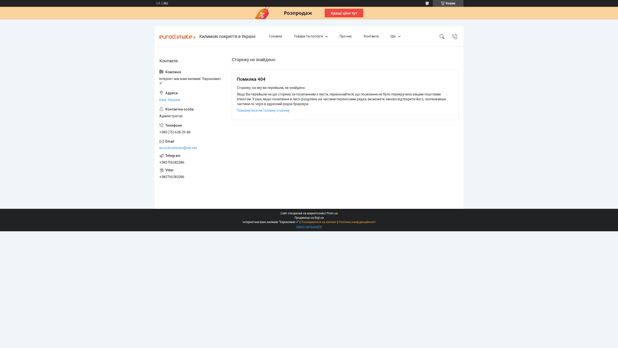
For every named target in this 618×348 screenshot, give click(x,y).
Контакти (371, 36)
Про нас (346, 36)
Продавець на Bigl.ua (309, 217)
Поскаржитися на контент (319, 222)
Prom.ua (332, 213)
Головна (275, 36)
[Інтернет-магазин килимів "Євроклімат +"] (177, 36)
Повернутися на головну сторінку (263, 110)
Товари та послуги (308, 36)
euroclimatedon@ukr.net (178, 148)
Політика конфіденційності (357, 222)
